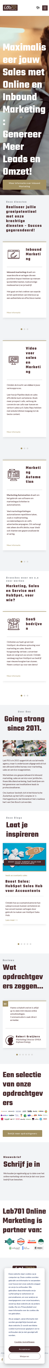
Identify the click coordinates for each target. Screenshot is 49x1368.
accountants (16, 875)
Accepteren (24, 1349)
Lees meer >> (11, 920)
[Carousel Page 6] (32, 1054)
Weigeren (24, 1356)
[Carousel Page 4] (27, 944)
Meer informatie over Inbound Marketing (24, 185)
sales (25, 875)
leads (7, 875)
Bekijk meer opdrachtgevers (22, 1133)
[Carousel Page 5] (30, 944)
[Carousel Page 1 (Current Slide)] (21, 329)
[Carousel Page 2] (24, 329)
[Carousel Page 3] (27, 329)
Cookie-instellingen (24, 1342)
